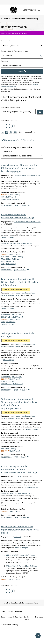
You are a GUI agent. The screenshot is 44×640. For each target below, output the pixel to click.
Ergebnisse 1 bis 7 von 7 (10, 120)
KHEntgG (4, 199)
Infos (25, 33)
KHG (3, 197)
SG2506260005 (6, 390)
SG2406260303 (6, 517)
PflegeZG (4, 259)
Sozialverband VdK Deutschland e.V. (27, 175)
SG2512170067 (6, 270)
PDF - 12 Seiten (21, 205)
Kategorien (5, 61)
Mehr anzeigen (8, 237)
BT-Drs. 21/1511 (7, 243)
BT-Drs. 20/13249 (12, 566)
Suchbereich (5, 41)
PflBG (3, 261)
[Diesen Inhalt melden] (29, 205)
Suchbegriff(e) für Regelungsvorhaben (15, 51)
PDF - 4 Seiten (20, 270)
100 (15, 132)
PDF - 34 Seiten (21, 390)
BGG (3, 322)
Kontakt (10, 612)
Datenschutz (17, 617)
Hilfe (3, 612)
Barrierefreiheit (6, 617)
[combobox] (22, 65)
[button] (39, 10)
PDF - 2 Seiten (20, 517)
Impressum (39, 617)
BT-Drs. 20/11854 (7, 493)
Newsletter (19, 612)
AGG (3, 324)
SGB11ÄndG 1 (6, 257)
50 (11, 132)
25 (7, 132)
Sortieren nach (6, 151)
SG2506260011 (6, 457)
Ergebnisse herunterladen (10, 107)
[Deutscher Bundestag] (12, 10)
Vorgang (17, 243)
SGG (3, 381)
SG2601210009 (6, 205)
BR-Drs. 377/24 (11, 555)
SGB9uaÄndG (6, 315)
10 (3, 132)
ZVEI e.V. (17, 476)
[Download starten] (40, 112)
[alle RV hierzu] (14, 194)
